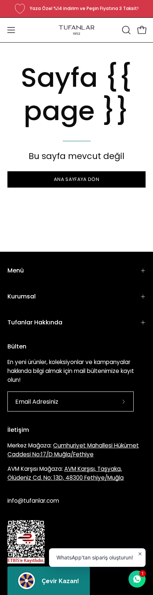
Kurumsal (21, 296)
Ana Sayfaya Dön (76, 179)
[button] (125, 30)
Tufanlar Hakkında (34, 322)
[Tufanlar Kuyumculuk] (76, 30)
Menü (15, 270)
